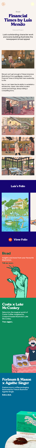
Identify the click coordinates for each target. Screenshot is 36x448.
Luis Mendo (18, 76)
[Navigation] (32, 4)
